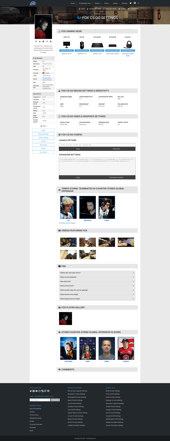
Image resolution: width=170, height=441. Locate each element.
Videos (43, 148)
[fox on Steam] (50, 41)
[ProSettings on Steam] (42, 391)
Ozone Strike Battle (112, 54)
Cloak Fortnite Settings (113, 397)
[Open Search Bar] (138, 3)
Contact (32, 412)
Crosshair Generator (36, 424)
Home (73, 3)
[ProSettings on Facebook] (34, 391)
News (31, 430)
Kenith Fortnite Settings (75, 422)
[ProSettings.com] (33, 3)
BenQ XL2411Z (66, 54)
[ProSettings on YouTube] (37, 391)
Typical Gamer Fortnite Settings (78, 413)
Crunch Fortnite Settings (75, 416)
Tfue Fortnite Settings (113, 394)
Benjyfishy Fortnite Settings (76, 394)
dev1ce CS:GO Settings (113, 413)
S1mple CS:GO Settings (113, 406)
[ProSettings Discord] (135, 3)
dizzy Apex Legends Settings (115, 403)
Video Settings (43, 137)
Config (43, 141)
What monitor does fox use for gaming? (74, 290)
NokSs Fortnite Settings (75, 419)
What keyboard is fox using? (70, 299)
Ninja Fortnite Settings (113, 391)
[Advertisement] (97, 75)
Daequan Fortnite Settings (114, 400)
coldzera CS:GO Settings (113, 410)
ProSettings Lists (84, 3)
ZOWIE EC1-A (81, 54)
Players (97, 3)
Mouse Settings (43, 134)
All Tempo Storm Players (67, 223)
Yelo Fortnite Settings (74, 403)
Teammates (43, 145)
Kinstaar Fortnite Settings (76, 406)
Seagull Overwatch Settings (114, 422)
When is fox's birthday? (68, 277)
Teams (106, 3)
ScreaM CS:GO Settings (113, 416)
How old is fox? (65, 281)
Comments (43, 152)
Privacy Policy (34, 415)
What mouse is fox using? (69, 294)
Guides (115, 3)
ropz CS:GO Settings (74, 410)
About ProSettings (35, 408)
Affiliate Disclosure (36, 418)
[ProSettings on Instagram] (39, 391)
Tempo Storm (46, 75)
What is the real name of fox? (70, 273)
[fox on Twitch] (36, 41)
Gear (43, 130)
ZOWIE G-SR (97, 54)
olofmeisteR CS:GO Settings (114, 419)
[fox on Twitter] (39, 41)
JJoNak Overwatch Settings (76, 425)
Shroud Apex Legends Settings (77, 391)
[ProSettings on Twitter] (131, 3)
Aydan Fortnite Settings (75, 400)
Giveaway (33, 427)
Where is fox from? (67, 286)
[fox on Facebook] (43, 41)
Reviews (125, 3)
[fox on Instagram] (47, 41)
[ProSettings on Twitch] (45, 391)
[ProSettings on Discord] (48, 391)
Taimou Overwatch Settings (114, 425)
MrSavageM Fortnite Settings (77, 397)
